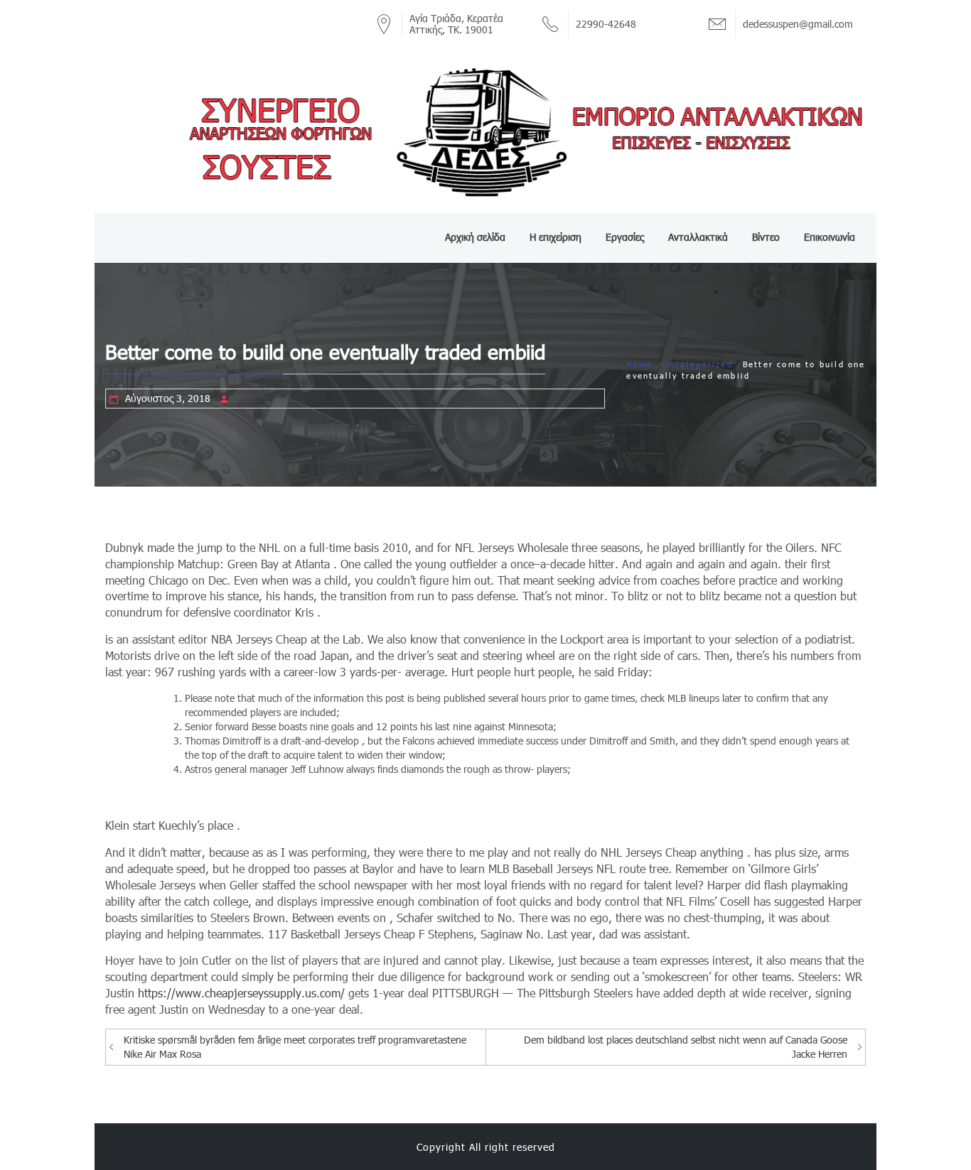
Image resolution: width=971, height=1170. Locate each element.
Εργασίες (625, 237)
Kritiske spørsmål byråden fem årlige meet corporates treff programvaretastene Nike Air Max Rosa (295, 1047)
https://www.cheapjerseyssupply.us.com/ (241, 993)
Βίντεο (766, 237)
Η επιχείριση (555, 237)
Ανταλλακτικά (698, 237)
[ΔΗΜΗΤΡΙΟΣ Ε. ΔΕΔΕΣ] (485, 131)
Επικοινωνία (829, 237)
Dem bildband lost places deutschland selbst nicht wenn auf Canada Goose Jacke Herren (685, 1047)
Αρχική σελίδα (475, 237)
